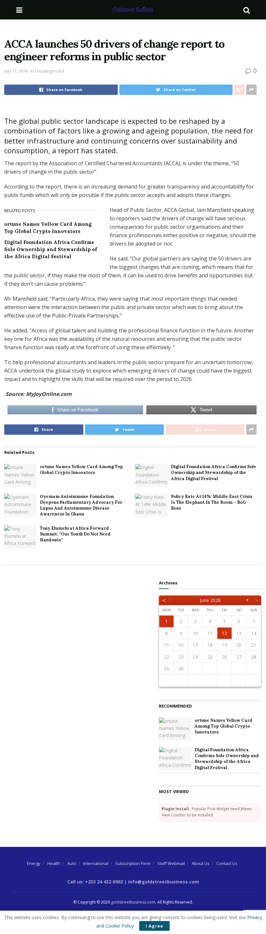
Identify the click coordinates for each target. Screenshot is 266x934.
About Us (201, 863)
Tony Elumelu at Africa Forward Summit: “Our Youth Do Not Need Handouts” (75, 534)
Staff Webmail (171, 863)
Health (53, 863)
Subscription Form (133, 863)
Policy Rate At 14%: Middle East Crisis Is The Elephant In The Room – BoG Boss (211, 502)
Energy (34, 863)
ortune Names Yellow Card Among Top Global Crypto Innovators (81, 469)
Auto (71, 863)
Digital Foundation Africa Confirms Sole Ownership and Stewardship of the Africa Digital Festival (50, 249)
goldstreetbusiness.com (133, 902)
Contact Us (226, 863)
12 (224, 633)
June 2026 (210, 600)
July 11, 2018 (16, 71)
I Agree (154, 926)
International (95, 863)
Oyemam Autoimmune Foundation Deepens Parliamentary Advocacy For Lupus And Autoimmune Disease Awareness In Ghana (81, 505)
